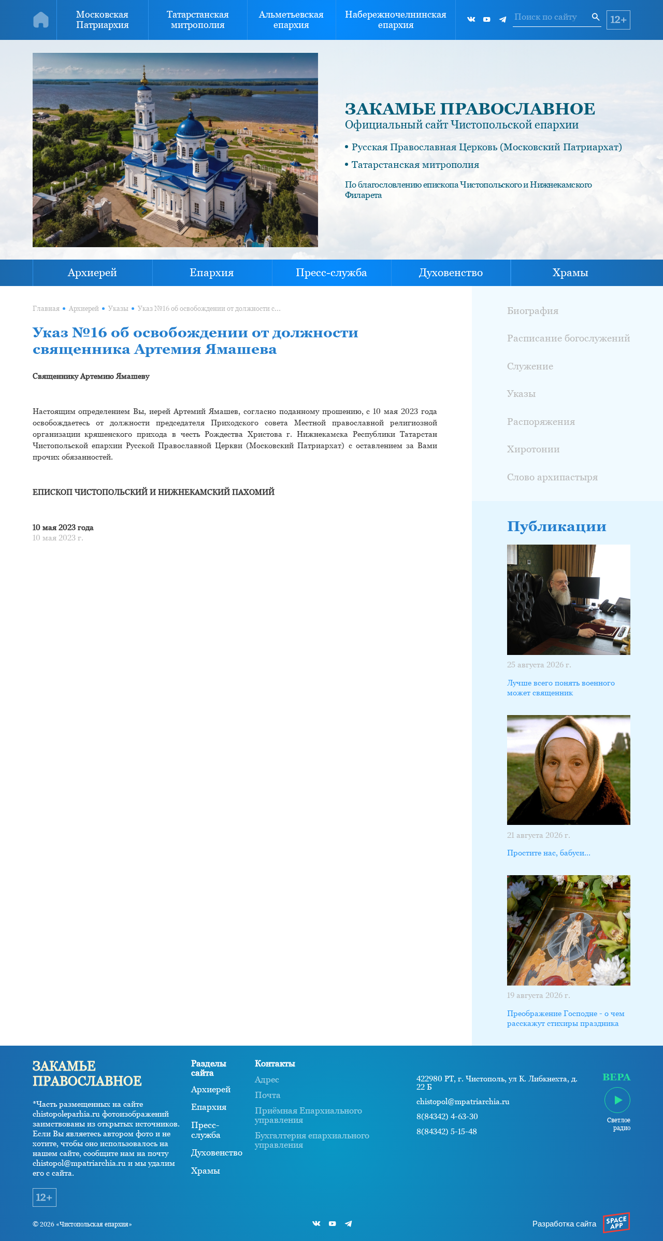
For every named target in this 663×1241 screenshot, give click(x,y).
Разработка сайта (564, 1224)
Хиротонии (533, 448)
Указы (118, 308)
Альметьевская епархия (291, 19)
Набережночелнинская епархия (395, 19)
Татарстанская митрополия (198, 19)
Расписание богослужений (568, 338)
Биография (532, 310)
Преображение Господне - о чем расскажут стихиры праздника (566, 1018)
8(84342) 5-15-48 (446, 1132)
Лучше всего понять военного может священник (561, 688)
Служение (530, 366)
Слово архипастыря (552, 476)
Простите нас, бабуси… (548, 853)
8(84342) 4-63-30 (447, 1116)
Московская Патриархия (102, 19)
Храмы (570, 272)
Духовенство (451, 272)
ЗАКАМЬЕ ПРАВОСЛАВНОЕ (470, 108)
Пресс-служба (331, 272)
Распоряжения (541, 421)
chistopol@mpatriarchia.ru (463, 1101)
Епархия (212, 272)
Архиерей (92, 272)
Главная (46, 308)
